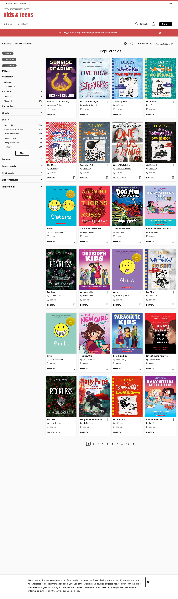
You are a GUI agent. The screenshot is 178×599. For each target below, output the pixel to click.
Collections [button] (23, 24)
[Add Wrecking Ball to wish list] (107, 178)
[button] (141, 24)
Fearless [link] (51, 292)
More (22, 153)
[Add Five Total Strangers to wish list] (107, 114)
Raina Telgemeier (56, 232)
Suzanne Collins (56, 105)
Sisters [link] (50, 229)
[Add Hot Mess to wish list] (74, 178)
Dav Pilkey (120, 232)
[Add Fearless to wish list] (74, 305)
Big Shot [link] (150, 292)
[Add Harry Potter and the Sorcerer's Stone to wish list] (107, 432)
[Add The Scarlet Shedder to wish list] (140, 242)
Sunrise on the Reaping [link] (58, 101)
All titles (7, 82)
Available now (9, 86)
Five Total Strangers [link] (89, 101)
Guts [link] (115, 292)
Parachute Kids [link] (120, 356)
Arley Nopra (153, 232)
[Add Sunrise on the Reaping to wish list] (74, 114)
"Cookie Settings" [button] (67, 587)
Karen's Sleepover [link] (154, 419)
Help (170, 4)
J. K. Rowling (87, 423)
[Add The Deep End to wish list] (140, 114)
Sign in (165, 24)
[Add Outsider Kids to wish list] (107, 305)
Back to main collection (16, 4)
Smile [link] (49, 356)
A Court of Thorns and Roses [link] (93, 229)
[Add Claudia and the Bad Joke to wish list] (173, 242)
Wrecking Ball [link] (86, 165)
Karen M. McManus (123, 169)
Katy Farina (153, 423)
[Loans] (154, 24)
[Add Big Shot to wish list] (173, 305)
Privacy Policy (99, 580)
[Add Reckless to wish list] (74, 432)
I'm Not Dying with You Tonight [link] (159, 356)
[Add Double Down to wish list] (140, 432)
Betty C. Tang (88, 296)
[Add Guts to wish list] (140, 305)
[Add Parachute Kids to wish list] (140, 369)
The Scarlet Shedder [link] (122, 229)
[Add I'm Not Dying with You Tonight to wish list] (173, 369)
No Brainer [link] (151, 101)
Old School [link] (151, 165)
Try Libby (62, 32)
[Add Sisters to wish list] (74, 242)
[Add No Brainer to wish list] (173, 114)
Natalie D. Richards (90, 105)
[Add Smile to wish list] (74, 369)
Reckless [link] (51, 419)
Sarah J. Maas (88, 232)
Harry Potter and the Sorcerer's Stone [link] (93, 419)
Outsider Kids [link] (86, 292)
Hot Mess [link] (51, 165)
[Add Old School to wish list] (173, 178)
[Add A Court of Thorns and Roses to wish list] (107, 242)
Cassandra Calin (89, 359)
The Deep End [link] (120, 101)
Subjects (7, 24)
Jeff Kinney (120, 105)
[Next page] (133, 443)
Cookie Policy (73, 591)
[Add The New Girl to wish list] (107, 369)
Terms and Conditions (77, 580)
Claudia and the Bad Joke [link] (158, 229)
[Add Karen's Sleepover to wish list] (173, 432)
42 (127, 443)
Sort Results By (145, 43)
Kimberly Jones (154, 359)
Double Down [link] (119, 419)
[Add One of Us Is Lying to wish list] (140, 178)
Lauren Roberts (55, 296)
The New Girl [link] (86, 356)
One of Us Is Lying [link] (121, 165)
